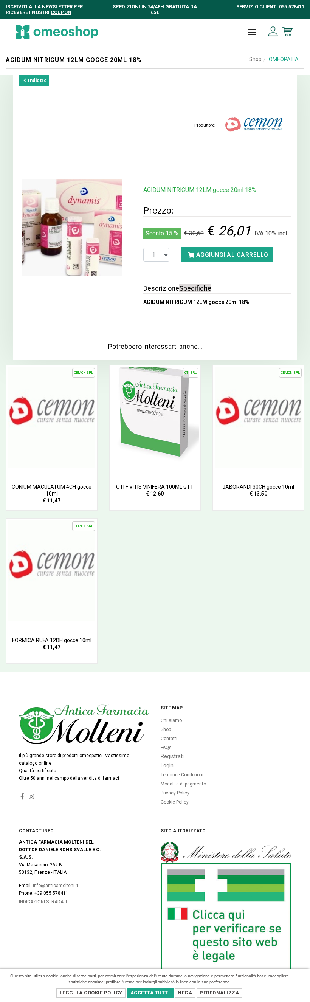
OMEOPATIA (284, 59)
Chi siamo (171, 720)
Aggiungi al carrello (231, 254)
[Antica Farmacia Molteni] (57, 32)
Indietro (37, 80)
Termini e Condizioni (182, 774)
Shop (255, 59)
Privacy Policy (175, 793)
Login (167, 765)
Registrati (172, 756)
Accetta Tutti (150, 993)
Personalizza (219, 993)
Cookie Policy (175, 802)
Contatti (169, 738)
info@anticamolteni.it (55, 885)
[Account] (273, 31)
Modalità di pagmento (183, 784)
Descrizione (161, 288)
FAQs (166, 747)
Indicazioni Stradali (43, 901)
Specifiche (195, 288)
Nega (185, 993)
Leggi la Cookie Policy (91, 993)
